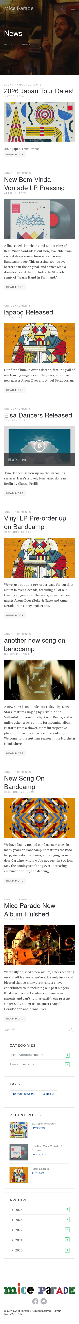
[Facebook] (35, 1302)
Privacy (57, 1310)
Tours (48, 1093)
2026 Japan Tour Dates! (39, 90)
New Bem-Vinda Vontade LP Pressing (34, 183)
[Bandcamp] (44, 1302)
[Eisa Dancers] (39, 446)
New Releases (24, 1093)
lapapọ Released (28, 311)
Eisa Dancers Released (38, 414)
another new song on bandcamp (34, 644)
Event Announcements (23, 84)
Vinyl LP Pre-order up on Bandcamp (35, 522)
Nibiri (20, 1314)
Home (8, 44)
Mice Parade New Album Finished (29, 909)
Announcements (17, 173)
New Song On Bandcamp (24, 782)
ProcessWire (10, 1314)
